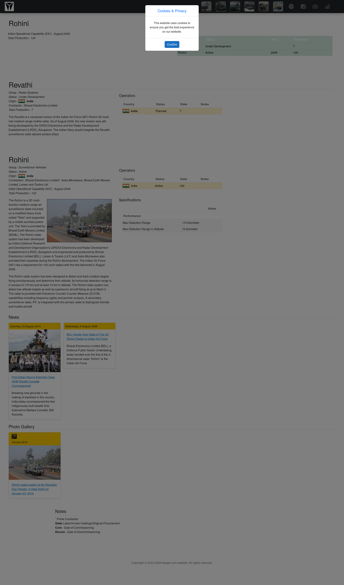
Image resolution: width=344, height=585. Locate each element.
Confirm (172, 44)
